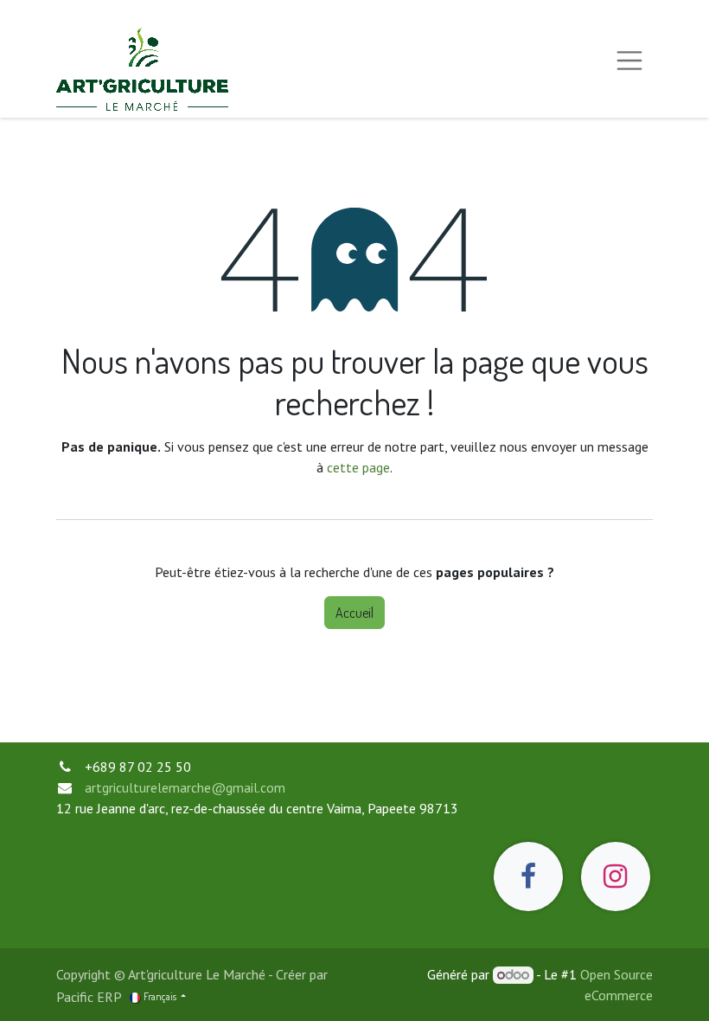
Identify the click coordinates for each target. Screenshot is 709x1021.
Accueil (354, 612)
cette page (358, 467)
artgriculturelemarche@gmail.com (185, 787)
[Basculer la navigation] (629, 58)
